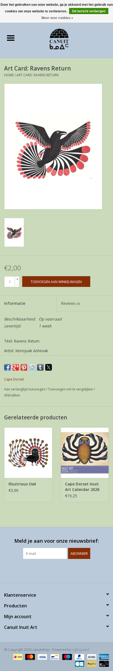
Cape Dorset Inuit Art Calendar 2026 (82, 486)
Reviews (70, 303)
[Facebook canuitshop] (51, 570)
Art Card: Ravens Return (37, 75)
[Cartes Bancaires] (79, 663)
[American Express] (103, 656)
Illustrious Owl (22, 484)
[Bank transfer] (91, 656)
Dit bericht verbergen (88, 11)
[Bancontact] (54, 656)
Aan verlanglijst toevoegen (25, 389)
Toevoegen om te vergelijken (71, 389)
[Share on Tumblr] (40, 367)
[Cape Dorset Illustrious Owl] (28, 452)
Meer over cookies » (57, 18)
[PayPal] (79, 656)
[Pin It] (24, 367)
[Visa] (42, 656)
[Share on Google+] (15, 367)
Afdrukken (12, 395)
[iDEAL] (17, 656)
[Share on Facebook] (7, 367)
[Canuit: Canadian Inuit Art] (67, 38)
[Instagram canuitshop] (61, 570)
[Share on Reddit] (32, 367)
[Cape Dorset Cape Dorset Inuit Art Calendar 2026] (85, 452)
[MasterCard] (29, 656)
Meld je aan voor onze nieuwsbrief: (56, 541)
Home (9, 75)
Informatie (14, 303)
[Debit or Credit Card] (103, 663)
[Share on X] (48, 367)
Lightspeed (80, 649)
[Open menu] (10, 37)
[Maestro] (66, 656)
